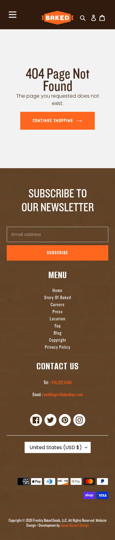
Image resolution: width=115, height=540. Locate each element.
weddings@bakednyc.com (63, 394)
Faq (58, 326)
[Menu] (13, 14)
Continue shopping (53, 120)
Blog (58, 333)
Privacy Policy (57, 347)
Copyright (57, 340)
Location (57, 319)
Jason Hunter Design (74, 525)
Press (57, 312)
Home (57, 290)
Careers (58, 304)
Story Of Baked (57, 297)
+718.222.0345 (61, 382)
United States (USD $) (55, 447)
